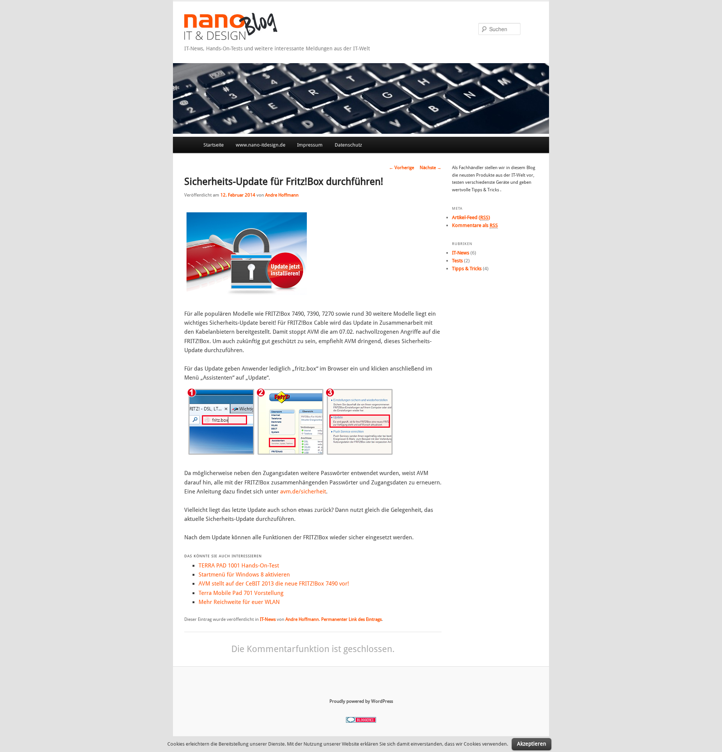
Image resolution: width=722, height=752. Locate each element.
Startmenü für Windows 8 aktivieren (244, 574)
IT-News (268, 619)
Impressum (310, 145)
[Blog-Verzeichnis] (361, 721)
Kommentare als (475, 225)
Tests (457, 260)
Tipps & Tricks (467, 268)
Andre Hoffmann (282, 195)
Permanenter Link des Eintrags (351, 619)
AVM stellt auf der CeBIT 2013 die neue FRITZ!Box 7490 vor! (274, 583)
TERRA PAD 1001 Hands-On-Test (239, 565)
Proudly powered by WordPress (361, 701)
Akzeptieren (531, 744)
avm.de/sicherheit (303, 491)
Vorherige (401, 167)
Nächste (430, 167)
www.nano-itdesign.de (260, 145)
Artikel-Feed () (471, 217)
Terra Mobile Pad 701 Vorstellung (241, 593)
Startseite (213, 145)
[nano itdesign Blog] (243, 39)
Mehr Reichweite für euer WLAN (239, 602)
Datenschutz (348, 145)
